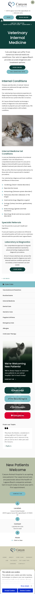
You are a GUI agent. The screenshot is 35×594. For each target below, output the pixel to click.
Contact (21, 563)
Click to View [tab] (18, 540)
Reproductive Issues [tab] (11, 188)
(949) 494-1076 (18, 13)
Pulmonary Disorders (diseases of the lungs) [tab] (17, 196)
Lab (7, 560)
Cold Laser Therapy (9, 334)
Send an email (17, 528)
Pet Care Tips (24, 560)
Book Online (23, 17)
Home (5, 557)
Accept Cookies (10, 590)
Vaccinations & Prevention (12, 290)
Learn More (17, 269)
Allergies (6, 328)
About (11, 557)
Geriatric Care (8, 312)
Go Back (6, 278)
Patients (13, 560)
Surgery (29, 557)
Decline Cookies (25, 590)
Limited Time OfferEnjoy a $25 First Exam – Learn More (16, 23)
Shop (8, 17)
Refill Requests (18, 407)
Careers (13, 563)
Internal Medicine (9, 301)
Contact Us (17, 493)
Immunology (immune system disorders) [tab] (18, 191)
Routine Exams (8, 295)
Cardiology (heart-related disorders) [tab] (17, 185)
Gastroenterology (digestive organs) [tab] (17, 200)
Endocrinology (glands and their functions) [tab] (15, 210)
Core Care (20, 557)
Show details (25, 586)
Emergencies (18, 415)
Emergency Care (8, 323)
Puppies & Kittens (9, 317)
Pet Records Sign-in (18, 399)
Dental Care (7, 306)
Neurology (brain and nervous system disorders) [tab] (17, 215)
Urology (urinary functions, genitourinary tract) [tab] (18, 204)
